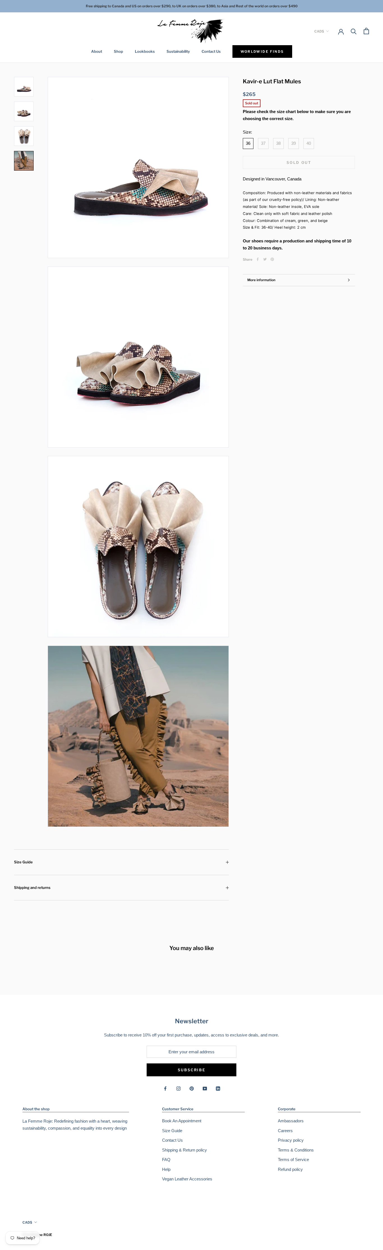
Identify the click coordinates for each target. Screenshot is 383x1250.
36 (248, 143)
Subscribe (191, 1070)
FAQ (166, 1159)
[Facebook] (257, 259)
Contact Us (211, 51)
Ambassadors (291, 1120)
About (96, 51)
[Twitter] (265, 259)
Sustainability (178, 51)
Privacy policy (291, 1140)
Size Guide (23, 862)
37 (263, 143)
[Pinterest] (272, 259)
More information (261, 280)
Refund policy (290, 1169)
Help (166, 1169)
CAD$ (319, 31)
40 (308, 143)
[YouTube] (205, 1088)
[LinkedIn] (218, 1088)
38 (278, 143)
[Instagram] (178, 1088)
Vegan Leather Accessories (187, 1178)
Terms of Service (293, 1159)
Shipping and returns (32, 887)
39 (293, 143)
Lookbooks (145, 51)
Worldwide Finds (262, 51)
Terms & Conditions (296, 1150)
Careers (285, 1130)
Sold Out (299, 162)
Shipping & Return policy (184, 1150)
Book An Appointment (181, 1120)
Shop (118, 51)
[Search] (354, 31)
